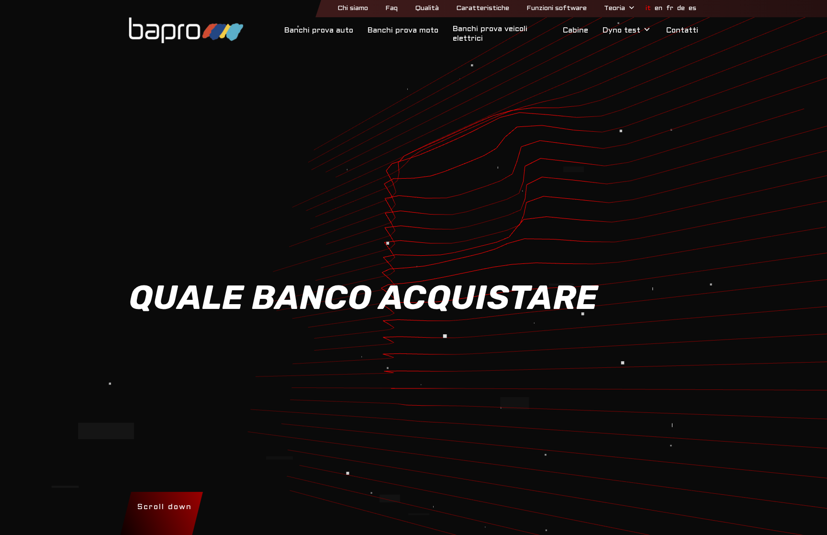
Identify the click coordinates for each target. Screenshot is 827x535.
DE (681, 8)
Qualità (427, 8)
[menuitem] (353, 8)
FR (669, 8)
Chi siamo (352, 8)
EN (658, 8)
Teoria (614, 8)
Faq (391, 8)
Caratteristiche (482, 8)
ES (692, 8)
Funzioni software (556, 8)
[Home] (186, 30)
